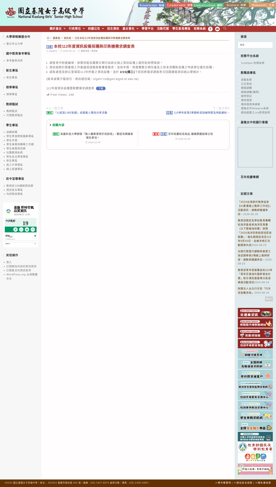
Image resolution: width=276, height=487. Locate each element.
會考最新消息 (14, 60)
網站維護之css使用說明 (255, 112)
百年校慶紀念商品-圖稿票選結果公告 (183, 134)
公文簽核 (246, 84)
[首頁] (48, 38)
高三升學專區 (14, 164)
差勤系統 (246, 79)
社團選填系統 (14, 152)
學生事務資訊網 (16, 148)
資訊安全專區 (14, 190)
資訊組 (94, 51)
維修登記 (246, 96)
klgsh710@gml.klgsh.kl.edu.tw (115, 79)
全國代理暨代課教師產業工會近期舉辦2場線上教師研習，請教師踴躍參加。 (254, 255)
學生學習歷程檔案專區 (20, 136)
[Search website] (225, 29)
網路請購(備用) (250, 92)
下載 (100, 88)
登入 (9, 262)
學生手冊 (11, 140)
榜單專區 (11, 94)
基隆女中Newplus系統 (255, 108)
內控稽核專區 (14, 194)
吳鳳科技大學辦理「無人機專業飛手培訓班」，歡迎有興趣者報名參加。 (93, 136)
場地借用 (246, 100)
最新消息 (85, 51)
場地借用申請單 (250, 104)
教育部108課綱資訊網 (19, 185)
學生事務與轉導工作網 (20, 144)
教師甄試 (11, 111)
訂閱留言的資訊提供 (18, 270)
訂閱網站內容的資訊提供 (21, 266)
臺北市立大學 (14, 43)
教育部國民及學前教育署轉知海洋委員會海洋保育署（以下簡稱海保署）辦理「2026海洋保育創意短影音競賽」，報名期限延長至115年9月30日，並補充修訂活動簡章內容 (255, 232)
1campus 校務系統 (252, 63)
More (269, 299)
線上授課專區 (14, 169)
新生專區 (11, 77)
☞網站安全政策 (243, 482)
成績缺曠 (11, 132)
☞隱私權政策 (263, 482)
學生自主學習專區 (17, 156)
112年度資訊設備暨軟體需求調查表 (70, 88)
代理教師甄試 (14, 115)
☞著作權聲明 (223, 482)
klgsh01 (53, 51)
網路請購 (246, 88)
